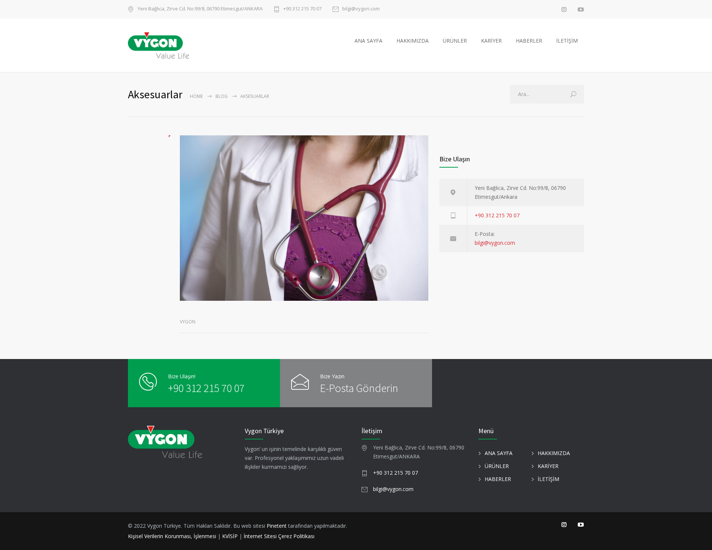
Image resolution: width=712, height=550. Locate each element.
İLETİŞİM (567, 40)
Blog (221, 96)
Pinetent (277, 525)
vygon (187, 322)
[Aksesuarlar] (304, 218)
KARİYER (491, 40)
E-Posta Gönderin (359, 388)
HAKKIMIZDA (412, 40)
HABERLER (529, 40)
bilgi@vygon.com (361, 9)
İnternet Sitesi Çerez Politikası (279, 536)
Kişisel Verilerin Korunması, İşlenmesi (173, 536)
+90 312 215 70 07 (302, 9)
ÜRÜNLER (455, 40)
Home (196, 96)
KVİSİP (230, 536)
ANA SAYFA (368, 40)
